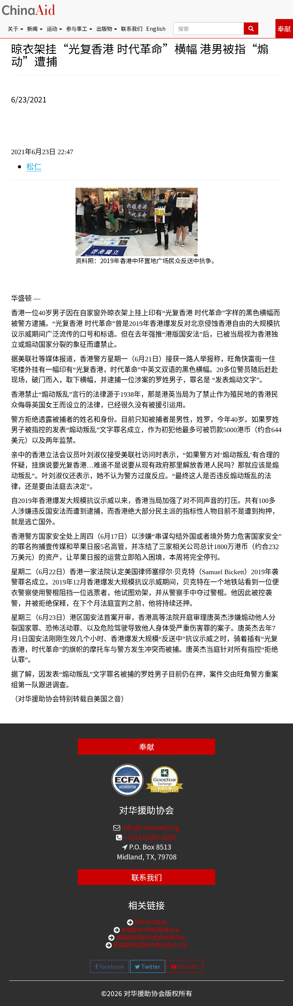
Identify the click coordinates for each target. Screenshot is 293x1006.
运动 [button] (52, 28)
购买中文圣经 (149, 922)
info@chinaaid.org (150, 827)
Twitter (150, 966)
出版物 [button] (104, 28)
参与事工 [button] (77, 28)
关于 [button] (13, 28)
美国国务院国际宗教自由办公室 (150, 945)
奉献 (284, 29)
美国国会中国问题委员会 (150, 929)
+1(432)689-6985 (149, 837)
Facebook (111, 966)
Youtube (187, 966)
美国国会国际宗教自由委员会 (149, 937)
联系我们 (131, 28)
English (156, 28)
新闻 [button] (33, 28)
